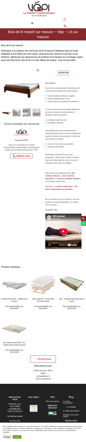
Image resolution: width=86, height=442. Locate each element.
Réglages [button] (7, 437)
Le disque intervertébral (68, 402)
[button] (65, 26)
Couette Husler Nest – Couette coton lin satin (14, 300)
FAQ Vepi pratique (52, 401)
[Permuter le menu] (32, 23)
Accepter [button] (17, 437)
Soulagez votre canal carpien (70, 416)
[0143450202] (83, 218)
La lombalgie (71, 407)
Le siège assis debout (71, 411)
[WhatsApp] (83, 223)
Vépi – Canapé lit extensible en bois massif (72, 300)
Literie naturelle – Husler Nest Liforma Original (43, 300)
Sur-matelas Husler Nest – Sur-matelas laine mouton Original (14, 343)
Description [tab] (63, 73)
